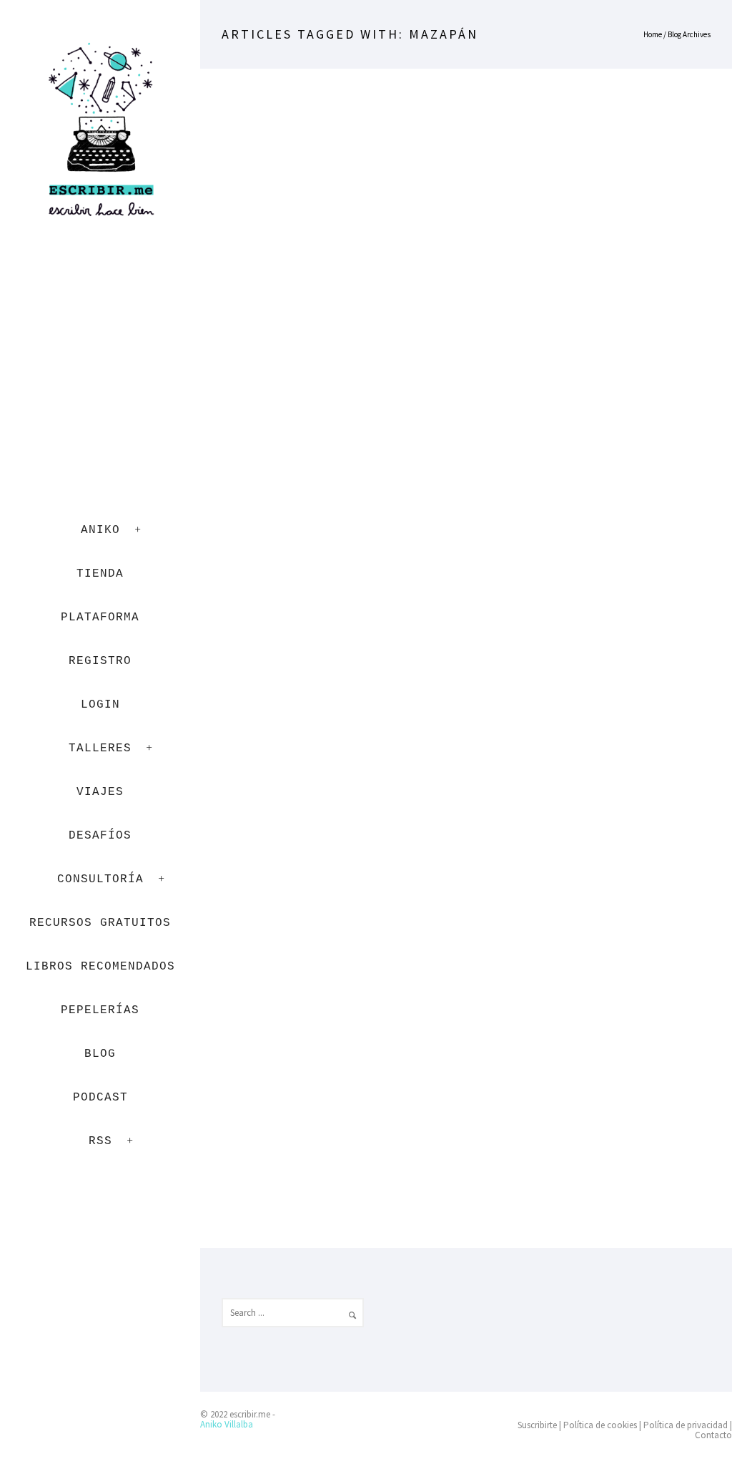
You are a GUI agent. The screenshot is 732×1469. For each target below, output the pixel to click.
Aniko (100, 530)
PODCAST (100, 1097)
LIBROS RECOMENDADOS (100, 966)
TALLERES (100, 748)
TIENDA (100, 573)
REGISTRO (100, 661)
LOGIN (100, 704)
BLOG (100, 1054)
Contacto (713, 1435)
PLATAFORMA (100, 617)
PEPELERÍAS (100, 1010)
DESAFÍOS (100, 835)
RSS (100, 1141)
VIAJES (100, 792)
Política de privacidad (685, 1425)
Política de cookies (600, 1425)
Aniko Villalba (226, 1424)
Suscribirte (537, 1425)
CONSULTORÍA (100, 879)
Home (652, 34)
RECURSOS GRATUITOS (100, 923)
